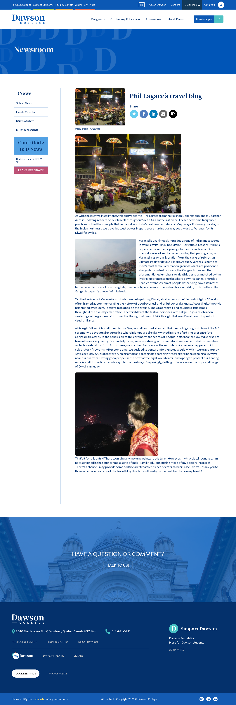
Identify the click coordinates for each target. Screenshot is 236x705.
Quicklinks (191, 4)
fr (141, 4)
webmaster (39, 699)
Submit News (24, 103)
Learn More (176, 649)
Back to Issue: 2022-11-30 (30, 160)
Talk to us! (118, 565)
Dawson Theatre (53, 655)
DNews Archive (25, 120)
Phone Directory (58, 641)
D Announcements (27, 129)
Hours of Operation (24, 641)
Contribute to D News (31, 145)
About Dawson (157, 4)
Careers (175, 4)
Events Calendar (25, 112)
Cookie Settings (25, 673)
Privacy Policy (58, 673)
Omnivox (209, 4)
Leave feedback (31, 170)
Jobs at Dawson (88, 641)
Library (78, 655)
